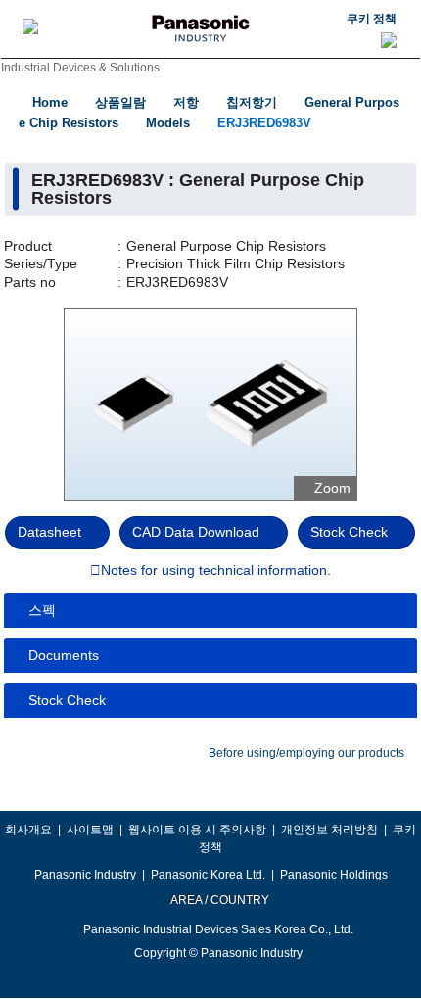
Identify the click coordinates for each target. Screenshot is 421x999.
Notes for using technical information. (216, 571)
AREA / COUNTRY (218, 900)
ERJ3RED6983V (264, 123)
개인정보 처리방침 (329, 829)
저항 (186, 102)
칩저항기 (251, 102)
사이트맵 (90, 829)
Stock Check (349, 532)
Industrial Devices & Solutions (80, 67)
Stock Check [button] (67, 700)
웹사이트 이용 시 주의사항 (197, 829)
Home (50, 102)
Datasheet (49, 532)
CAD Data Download (195, 532)
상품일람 (120, 102)
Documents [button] (63, 655)
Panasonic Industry (85, 874)
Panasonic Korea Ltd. (208, 874)
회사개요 (28, 829)
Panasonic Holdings (334, 874)
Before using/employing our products (306, 753)
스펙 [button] (42, 610)
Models (168, 123)
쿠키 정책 (372, 18)
